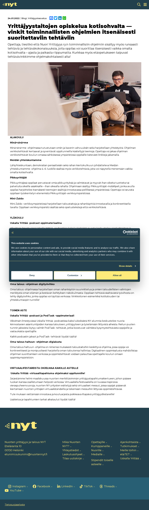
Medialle (96, 454)
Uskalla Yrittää (129, 458)
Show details (125, 266)
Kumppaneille (100, 446)
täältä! (73, 336)
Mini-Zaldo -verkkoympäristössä (28, 203)
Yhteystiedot (70, 450)
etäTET (125, 454)
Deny (32, 275)
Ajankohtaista (129, 442)
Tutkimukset (128, 446)
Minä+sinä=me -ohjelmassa (25, 148)
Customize (72, 275)
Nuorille (96, 450)
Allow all (117, 275)
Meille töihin (128, 450)
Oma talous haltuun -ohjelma (27, 347)
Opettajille (98, 442)
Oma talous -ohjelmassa (24, 289)
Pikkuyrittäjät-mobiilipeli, (105, 186)
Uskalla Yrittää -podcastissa (52, 321)
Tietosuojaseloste (15, 504)
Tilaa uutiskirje (72, 458)
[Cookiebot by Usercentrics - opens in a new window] (125, 232)
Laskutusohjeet (72, 454)
